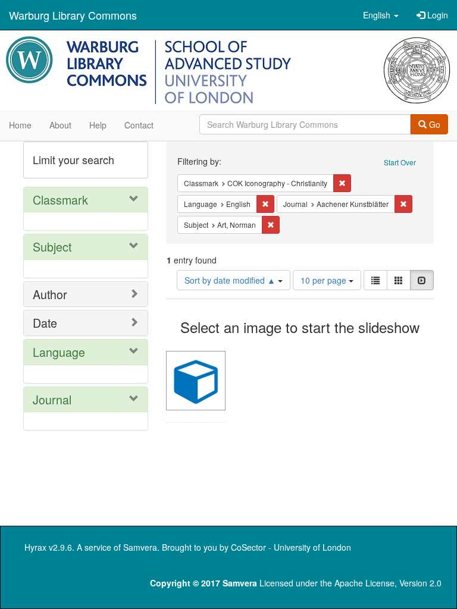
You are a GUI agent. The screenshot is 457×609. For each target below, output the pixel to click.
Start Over (400, 162)
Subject (52, 246)
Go (433, 124)
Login (436, 15)
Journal (52, 399)
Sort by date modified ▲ (231, 280)
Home (20, 125)
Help (98, 125)
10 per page (325, 280)
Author (50, 294)
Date (45, 322)
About (60, 125)
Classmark (60, 199)
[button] (381, 15)
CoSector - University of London (291, 547)
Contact (139, 125)
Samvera (140, 547)
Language (59, 351)
